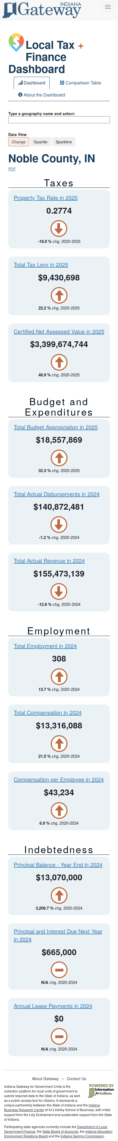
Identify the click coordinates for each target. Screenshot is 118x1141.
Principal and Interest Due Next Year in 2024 (58, 935)
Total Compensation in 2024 (48, 712)
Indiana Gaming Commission (82, 1136)
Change (19, 141)
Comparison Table (82, 83)
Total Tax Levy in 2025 (41, 264)
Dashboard (34, 83)
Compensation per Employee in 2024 (59, 779)
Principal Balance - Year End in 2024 (58, 864)
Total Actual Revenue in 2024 (49, 560)
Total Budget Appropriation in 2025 (56, 427)
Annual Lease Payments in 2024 (53, 1006)
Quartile (40, 141)
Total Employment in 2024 (45, 646)
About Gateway (45, 1078)
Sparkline (64, 141)
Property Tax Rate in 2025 (46, 197)
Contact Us (76, 1078)
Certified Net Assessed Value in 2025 (59, 331)
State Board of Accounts (60, 1131)
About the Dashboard (44, 95)
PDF (12, 169)
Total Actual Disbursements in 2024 (57, 494)
